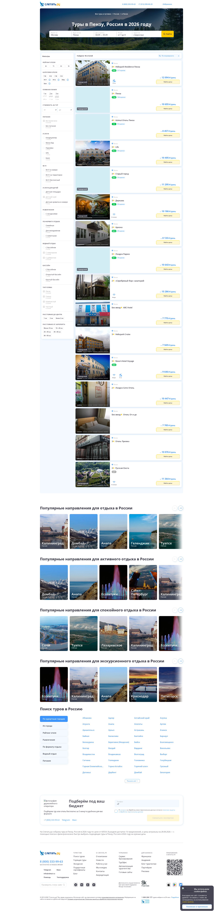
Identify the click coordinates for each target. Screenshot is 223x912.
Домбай (138, 772)
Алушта (86, 724)
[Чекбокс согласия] (116, 811)
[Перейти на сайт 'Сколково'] (145, 885)
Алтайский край (141, 718)
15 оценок (120, 258)
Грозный (164, 766)
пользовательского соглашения (113, 897)
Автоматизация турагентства (126, 867)
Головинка (139, 760)
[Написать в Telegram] (156, 4)
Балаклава (113, 736)
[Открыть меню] (176, 4)
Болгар (86, 748)
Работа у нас (101, 864)
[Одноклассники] (87, 884)
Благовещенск (167, 742)
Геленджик (113, 760)
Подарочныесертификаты (79, 868)
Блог (75, 873)
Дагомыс (87, 772)
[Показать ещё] (180, 508)
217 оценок (121, 70)
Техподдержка (63, 877)
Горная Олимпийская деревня (93, 766)
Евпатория (165, 772)
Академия (145, 860)
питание (47, 760)
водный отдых (50, 754)
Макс (74, 820)
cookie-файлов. (188, 902)
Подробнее (175, 897)
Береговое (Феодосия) (118, 742)
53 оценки (121, 124)
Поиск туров (79, 856)
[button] (60, 34)
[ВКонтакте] (81, 884)
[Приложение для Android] (174, 884)
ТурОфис (123, 862)
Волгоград (139, 754)
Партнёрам (146, 867)
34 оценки (121, 151)
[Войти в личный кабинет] (181, 4)
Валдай (111, 748)
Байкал (86, 736)
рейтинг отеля (49, 733)
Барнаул (164, 736)
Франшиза (146, 856)
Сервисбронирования (125, 857)
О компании (101, 856)
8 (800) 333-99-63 (129, 4)
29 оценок (120, 231)
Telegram (66, 820)
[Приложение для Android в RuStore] (180, 884)
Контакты (100, 871)
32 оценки (121, 204)
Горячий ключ (141, 766)
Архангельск (88, 730)
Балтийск (138, 736)
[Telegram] (75, 884)
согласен (123, 810)
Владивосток (89, 754)
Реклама (145, 871)
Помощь (47, 877)
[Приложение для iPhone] (168, 884)
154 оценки (121, 97)
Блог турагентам (148, 864)
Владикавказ (114, 754)
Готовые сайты (125, 872)
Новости (100, 860)
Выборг (163, 754)
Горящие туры (79, 860)
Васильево (165, 748)
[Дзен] (94, 884)
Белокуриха (88, 742)
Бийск (137, 742)
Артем (163, 724)
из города (47, 726)
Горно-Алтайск (115, 766)
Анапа (111, 724)
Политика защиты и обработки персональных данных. (104, 899)
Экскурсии (78, 864)
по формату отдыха (52, 747)
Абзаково (87, 718)
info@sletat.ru (49, 873)
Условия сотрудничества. (76, 899)
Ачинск (163, 730)
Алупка (163, 718)
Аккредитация (102, 875)
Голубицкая (165, 760)
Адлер (111, 718)
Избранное (167, 4)
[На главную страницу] (51, 4)
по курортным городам (54, 719)
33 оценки (121, 177)
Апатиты (138, 724)
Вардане (138, 748)
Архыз (111, 730)
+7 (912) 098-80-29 (145, 4)
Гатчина (86, 760)
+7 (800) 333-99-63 (52, 820)
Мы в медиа (101, 867)
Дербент (112, 772)
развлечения (49, 740)
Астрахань (139, 730)
